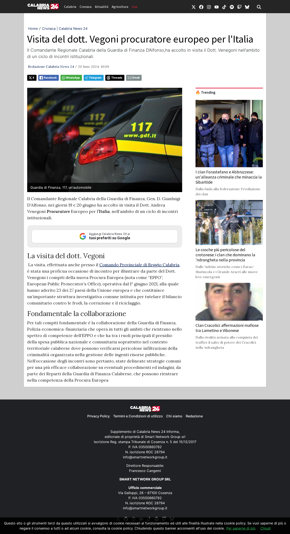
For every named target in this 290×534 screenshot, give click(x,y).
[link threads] (247, 6)
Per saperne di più (240, 528)
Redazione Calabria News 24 (51, 66)
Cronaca (86, 6)
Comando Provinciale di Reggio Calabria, (139, 264)
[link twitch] (239, 6)
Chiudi (265, 528)
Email (135, 77)
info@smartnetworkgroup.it (145, 457)
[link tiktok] (224, 6)
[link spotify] (232, 6)
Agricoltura (120, 6)
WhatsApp (73, 77)
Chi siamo (174, 416)
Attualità (101, 6)
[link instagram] (209, 6)
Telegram (95, 77)
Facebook (50, 77)
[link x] (193, 6)
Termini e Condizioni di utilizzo (138, 416)
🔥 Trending (205, 92)
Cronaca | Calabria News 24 (64, 28)
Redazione (194, 416)
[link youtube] (216, 6)
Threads (116, 77)
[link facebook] (201, 6)
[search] (259, 6)
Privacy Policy (98, 416)
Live (134, 6)
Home (33, 28)
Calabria (70, 6)
